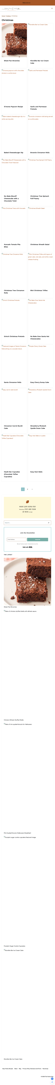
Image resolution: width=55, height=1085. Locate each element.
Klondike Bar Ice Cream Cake (13, 1059)
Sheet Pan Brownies (12, 61)
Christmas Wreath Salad (39, 244)
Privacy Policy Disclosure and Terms (32, 1068)
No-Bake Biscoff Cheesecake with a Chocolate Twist (11, 198)
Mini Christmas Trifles (39, 290)
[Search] (48, 523)
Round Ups (45, 1068)
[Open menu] (52, 8)
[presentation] (14, 40)
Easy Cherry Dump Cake (39, 382)
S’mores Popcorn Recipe (13, 107)
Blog (20, 1068)
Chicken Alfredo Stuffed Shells (13, 720)
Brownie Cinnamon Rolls (39, 152)
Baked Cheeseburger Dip (13, 152)
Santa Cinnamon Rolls (12, 382)
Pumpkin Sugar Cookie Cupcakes (14, 946)
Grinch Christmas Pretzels (14, 336)
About (15, 1068)
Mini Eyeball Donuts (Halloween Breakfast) (17, 833)
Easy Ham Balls (36, 472)
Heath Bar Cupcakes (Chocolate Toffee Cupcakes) (12, 474)
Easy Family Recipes (7, 1068)
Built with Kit (27, 547)
